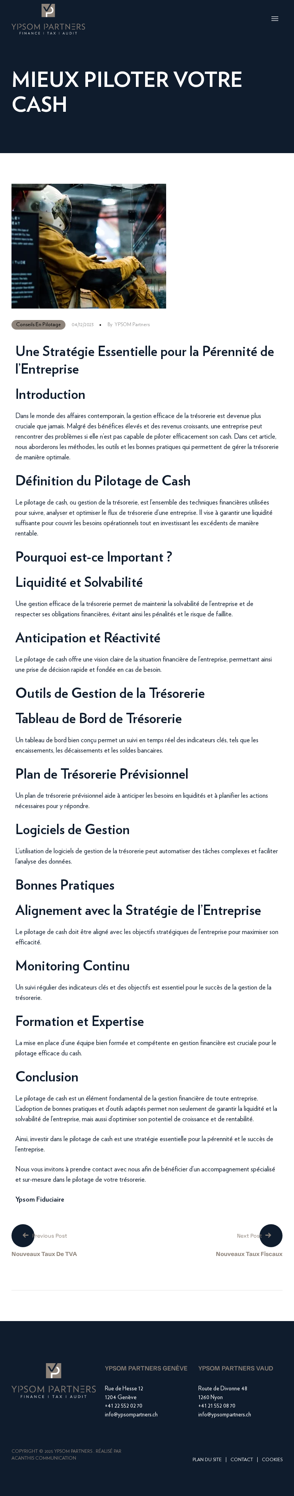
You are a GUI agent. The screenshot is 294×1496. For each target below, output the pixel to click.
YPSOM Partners (132, 324)
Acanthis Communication (43, 1458)
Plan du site (207, 1459)
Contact (241, 1459)
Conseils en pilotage (38, 324)
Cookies (272, 1459)
